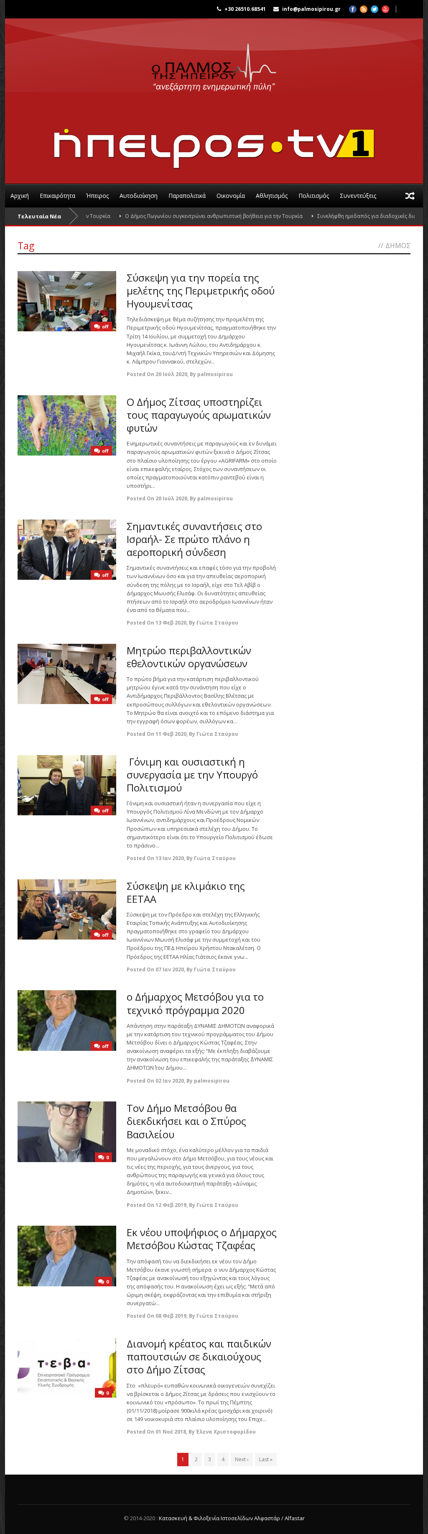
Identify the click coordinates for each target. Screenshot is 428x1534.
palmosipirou (215, 374)
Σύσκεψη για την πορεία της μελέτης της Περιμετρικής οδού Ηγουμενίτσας (201, 290)
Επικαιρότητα (57, 196)
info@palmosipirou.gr (311, 9)
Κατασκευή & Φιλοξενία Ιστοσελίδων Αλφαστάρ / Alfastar (232, 1518)
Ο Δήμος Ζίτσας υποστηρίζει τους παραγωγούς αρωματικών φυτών (199, 415)
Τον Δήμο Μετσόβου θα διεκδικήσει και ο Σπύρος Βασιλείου (186, 1121)
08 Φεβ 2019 (170, 1315)
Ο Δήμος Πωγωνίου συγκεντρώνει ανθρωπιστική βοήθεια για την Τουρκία (189, 216)
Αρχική (19, 196)
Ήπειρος (97, 196)
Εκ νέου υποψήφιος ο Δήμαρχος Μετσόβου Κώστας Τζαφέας (202, 1238)
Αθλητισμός (272, 196)
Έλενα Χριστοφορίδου (226, 1431)
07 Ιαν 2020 (169, 969)
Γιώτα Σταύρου (217, 622)
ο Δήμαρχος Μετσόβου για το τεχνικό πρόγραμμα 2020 (195, 1003)
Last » (266, 1459)
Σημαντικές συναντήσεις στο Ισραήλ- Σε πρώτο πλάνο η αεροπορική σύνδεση (194, 539)
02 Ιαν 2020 (169, 1080)
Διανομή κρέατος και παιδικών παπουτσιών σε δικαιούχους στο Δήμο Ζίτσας (199, 1356)
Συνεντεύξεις (358, 196)
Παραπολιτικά (187, 196)
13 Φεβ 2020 (170, 622)
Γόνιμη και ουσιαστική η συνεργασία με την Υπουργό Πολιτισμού (192, 774)
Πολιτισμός (313, 196)
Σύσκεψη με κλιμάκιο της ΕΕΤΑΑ (186, 892)
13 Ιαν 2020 (169, 858)
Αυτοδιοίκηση (139, 196)
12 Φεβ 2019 (170, 1205)
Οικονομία (231, 196)
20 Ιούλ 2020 (171, 374)
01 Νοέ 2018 (170, 1431)
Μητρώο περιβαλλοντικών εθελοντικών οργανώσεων (189, 656)
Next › (242, 1459)
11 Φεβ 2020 (170, 734)
